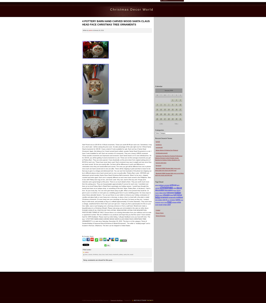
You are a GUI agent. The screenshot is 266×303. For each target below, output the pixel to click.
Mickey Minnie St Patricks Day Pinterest (167, 150)
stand (165, 202)
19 (161, 114)
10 (180, 104)
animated (166, 185)
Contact (158, 210)
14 (169, 109)
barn (177, 185)
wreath (161, 204)
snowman (157, 202)
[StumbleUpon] (105, 239)
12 (161, 109)
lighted (179, 195)
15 (172, 109)
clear (174, 188)
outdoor (179, 197)
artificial (173, 185)
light (175, 195)
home (157, 195)
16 (176, 109)
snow (181, 200)
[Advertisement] (169, 50)
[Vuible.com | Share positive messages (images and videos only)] (96, 241)
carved (90, 254)
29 (172, 119)
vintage (174, 202)
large (171, 195)
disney (175, 190)
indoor (161, 195)
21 (169, 114)
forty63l (158, 142)
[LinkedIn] (116, 239)
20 (165, 114)
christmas (166, 187)
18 (157, 114)
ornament (164, 197)
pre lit (165, 200)
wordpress (159, 144)
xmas (165, 204)
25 (157, 119)
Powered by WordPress (117, 300)
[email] (92, 239)
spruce (162, 202)
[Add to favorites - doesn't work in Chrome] (101, 239)
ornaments (172, 197)
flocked (178, 190)
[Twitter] (84, 239)
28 (169, 119)
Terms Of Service (160, 216)
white (179, 202)
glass (161, 193)
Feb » (176, 123)
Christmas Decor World (131, 9)
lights (157, 197)
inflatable (166, 195)
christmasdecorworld (161, 153)
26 (161, 119)
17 (180, 109)
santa (177, 200)
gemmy (157, 192)
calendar (157, 188)
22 (172, 114)
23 (176, 114)
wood (131, 254)
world (156, 204)
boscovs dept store (161, 163)
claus (100, 254)
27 (165, 119)
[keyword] (158, 165)
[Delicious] (109, 239)
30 (176, 119)
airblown (161, 185)
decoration (160, 190)
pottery (160, 200)
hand (106, 254)
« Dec (161, 123)
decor (179, 188)
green (164, 193)
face (103, 254)
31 (180, 119)
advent (157, 185)
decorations (169, 190)
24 (180, 114)
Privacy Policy (160, 213)
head (110, 254)
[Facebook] (88, 239)
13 (165, 109)
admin (90, 30)
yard (169, 205)
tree (169, 202)
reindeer (172, 200)
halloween (170, 193)
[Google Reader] (113, 239)
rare (168, 200)
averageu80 (159, 147)
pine (156, 200)
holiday (178, 192)
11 (157, 109)
